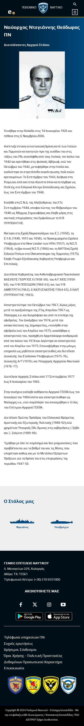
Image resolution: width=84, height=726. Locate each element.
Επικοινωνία (14, 668)
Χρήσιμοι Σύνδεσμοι (20, 649)
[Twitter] (35, 605)
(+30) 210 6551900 (47, 579)
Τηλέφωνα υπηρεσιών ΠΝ (24, 637)
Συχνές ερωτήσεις (18, 643)
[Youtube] (63, 605)
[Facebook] (21, 605)
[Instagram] (49, 605)
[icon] (75, 12)
